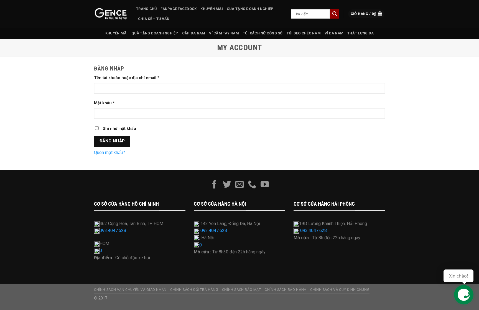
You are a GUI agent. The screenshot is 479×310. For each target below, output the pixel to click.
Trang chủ (146, 9)
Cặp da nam (193, 33)
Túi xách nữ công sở (263, 33)
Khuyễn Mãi (211, 9)
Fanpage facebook (178, 9)
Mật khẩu (104, 103)
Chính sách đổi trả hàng (194, 290)
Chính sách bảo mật (241, 290)
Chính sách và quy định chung (340, 290)
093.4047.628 (113, 230)
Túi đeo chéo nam (304, 33)
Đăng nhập (112, 140)
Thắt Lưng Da (360, 33)
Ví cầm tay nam (224, 33)
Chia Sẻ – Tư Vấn (153, 19)
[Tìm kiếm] (334, 14)
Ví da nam (334, 33)
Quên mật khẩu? (109, 152)
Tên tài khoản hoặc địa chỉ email (126, 77)
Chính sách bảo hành (286, 290)
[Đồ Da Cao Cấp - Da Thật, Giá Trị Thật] (111, 14)
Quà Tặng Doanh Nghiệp (250, 9)
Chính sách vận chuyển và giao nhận (130, 290)
